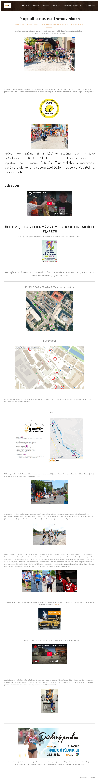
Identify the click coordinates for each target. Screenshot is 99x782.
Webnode (92, 777)
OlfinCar (56, 605)
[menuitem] (26, 6)
